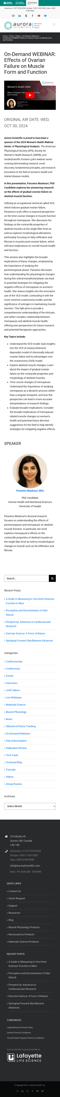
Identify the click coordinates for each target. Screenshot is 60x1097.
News (9, 719)
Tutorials (10, 769)
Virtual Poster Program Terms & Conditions (25, 1038)
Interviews (11, 683)
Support (13, 905)
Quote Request (17, 898)
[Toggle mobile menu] (54, 24)
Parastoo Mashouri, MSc (30, 490)
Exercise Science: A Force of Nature (25, 633)
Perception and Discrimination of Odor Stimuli (29, 975)
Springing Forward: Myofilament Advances (29, 640)
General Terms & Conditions (19, 1033)
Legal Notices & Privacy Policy (20, 1027)
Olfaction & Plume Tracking (21, 726)
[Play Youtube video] (30, 95)
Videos (9, 776)
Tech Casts (12, 755)
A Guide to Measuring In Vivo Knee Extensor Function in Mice (28, 963)
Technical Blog (14, 762)
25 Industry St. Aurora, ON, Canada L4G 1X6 (21, 840)
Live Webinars (13, 697)
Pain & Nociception (16, 740)
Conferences (13, 668)
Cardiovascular (14, 661)
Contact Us (15, 891)
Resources (14, 912)
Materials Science (16, 704)
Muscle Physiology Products (24, 927)
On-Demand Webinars (18, 733)
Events (9, 675)
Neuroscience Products (21, 934)
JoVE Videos (13, 690)
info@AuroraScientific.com (25, 865)
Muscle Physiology (16, 711)
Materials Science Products (24, 941)
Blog (11, 919)
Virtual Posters (14, 784)
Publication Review (16, 748)
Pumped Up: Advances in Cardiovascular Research (22, 986)
